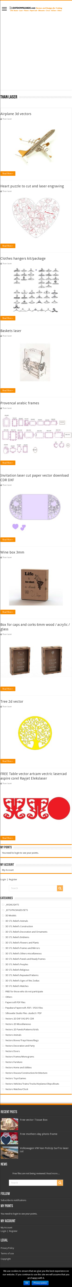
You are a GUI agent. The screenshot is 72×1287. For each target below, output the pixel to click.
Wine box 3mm (12, 552)
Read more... (52, 1173)
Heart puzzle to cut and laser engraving (32, 186)
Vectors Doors (12, 1051)
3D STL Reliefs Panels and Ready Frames (25, 959)
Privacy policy (40, 1283)
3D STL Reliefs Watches (16, 986)
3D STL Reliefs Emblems (17, 937)
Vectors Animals (13, 1035)
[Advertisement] (36, 54)
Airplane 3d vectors (15, 114)
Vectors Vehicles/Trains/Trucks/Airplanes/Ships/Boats (32, 1083)
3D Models (10, 915)
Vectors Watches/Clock (16, 1089)
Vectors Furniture (13, 1062)
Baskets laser (10, 331)
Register (13, 879)
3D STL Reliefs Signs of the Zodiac (22, 980)
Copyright (6, 1259)
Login (3, 879)
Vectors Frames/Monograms (19, 1056)
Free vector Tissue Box (34, 1119)
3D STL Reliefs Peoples (16, 964)
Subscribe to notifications (13, 1200)
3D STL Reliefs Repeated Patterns (21, 975)
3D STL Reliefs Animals (16, 921)
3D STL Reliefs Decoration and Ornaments (26, 931)
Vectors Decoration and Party (20, 1045)
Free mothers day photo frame (38, 1134)
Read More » (7, 173)
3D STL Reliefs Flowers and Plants (22, 942)
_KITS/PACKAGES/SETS (16, 910)
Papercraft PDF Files (15, 1002)
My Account (8, 870)
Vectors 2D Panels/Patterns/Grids (22, 1029)
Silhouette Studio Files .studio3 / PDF (23, 1013)
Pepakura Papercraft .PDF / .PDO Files (24, 1007)
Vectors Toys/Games (15, 1078)
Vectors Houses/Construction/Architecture (26, 1073)
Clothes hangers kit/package (23, 258)
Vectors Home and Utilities (18, 1067)
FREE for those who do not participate (24, 991)
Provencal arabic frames (19, 403)
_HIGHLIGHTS (12, 904)
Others (8, 997)
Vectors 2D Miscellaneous (18, 1024)
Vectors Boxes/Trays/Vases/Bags (22, 1040)
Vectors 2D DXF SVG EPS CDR (19, 1018)
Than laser (7, 119)
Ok (26, 1283)
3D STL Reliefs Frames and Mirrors (22, 948)
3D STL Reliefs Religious (17, 969)
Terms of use (7, 1253)
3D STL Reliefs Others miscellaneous (23, 953)
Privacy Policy (7, 1248)
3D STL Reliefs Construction (19, 926)
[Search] (60, 888)
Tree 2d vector (11, 701)
